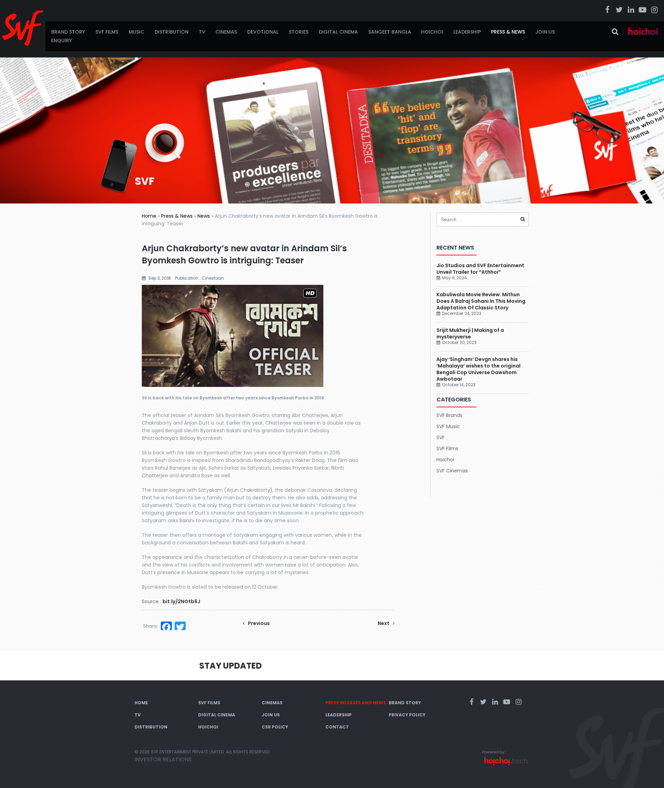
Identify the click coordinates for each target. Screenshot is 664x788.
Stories (298, 31)
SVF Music (448, 426)
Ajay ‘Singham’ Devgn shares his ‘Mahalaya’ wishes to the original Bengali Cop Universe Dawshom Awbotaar (478, 369)
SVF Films (106, 31)
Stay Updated (230, 665)
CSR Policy (275, 727)
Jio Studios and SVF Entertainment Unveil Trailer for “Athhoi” (480, 268)
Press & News (508, 31)
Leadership (467, 31)
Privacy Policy (407, 715)
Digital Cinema (338, 31)
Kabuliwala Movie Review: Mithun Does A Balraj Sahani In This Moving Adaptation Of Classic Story (480, 301)
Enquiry (61, 40)
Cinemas (226, 31)
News (203, 215)
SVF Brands (449, 415)
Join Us (545, 31)
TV (202, 31)
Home (149, 215)
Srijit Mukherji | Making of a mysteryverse (470, 333)
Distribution (171, 31)
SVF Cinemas (452, 470)
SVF (440, 437)
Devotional (262, 31)
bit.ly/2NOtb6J (181, 601)
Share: (150, 626)
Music (136, 31)
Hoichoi (432, 31)
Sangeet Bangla (389, 31)
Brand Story (68, 31)
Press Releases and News (355, 703)
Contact (337, 727)
